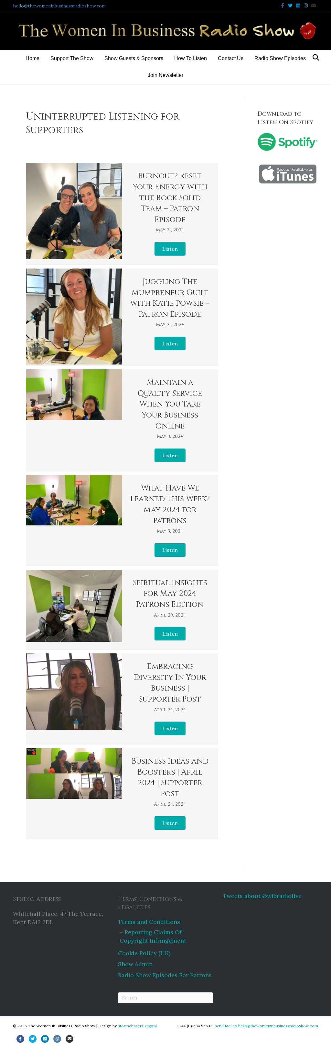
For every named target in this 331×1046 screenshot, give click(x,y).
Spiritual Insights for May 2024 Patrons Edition (170, 594)
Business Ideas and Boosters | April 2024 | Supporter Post (170, 777)
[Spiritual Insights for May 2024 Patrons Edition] (74, 606)
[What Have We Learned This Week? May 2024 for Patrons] (74, 500)
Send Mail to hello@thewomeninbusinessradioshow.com (266, 1025)
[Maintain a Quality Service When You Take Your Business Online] (74, 394)
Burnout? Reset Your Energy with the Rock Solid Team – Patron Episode (170, 198)
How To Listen (190, 58)
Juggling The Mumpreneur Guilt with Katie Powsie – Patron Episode (169, 298)
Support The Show (71, 58)
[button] (170, 249)
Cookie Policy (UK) (144, 953)
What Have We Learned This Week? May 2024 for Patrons (170, 504)
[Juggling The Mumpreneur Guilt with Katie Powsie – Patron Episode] (74, 317)
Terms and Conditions (149, 921)
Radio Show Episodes (280, 58)
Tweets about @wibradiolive (262, 896)
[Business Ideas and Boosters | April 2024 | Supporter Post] (74, 773)
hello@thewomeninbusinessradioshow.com (59, 6)
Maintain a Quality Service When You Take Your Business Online (170, 404)
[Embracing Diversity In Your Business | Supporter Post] (74, 691)
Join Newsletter (165, 75)
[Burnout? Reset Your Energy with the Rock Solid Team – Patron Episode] (74, 211)
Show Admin (135, 964)
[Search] (314, 57)
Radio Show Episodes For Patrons (165, 975)
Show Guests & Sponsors (133, 58)
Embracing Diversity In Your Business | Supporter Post (170, 682)
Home (32, 58)
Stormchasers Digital (137, 1025)
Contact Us (230, 58)
